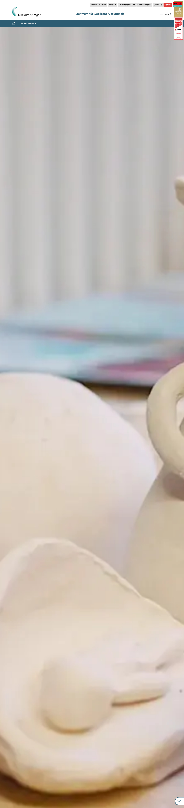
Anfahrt (112, 5)
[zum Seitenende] (179, 801)
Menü (167, 14)
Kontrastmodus (144, 5)
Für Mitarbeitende (127, 5)
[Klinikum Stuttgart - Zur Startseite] (26, 12)
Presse (94, 5)
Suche (156, 5)
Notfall (167, 5)
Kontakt (102, 5)
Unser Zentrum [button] (29, 23)
